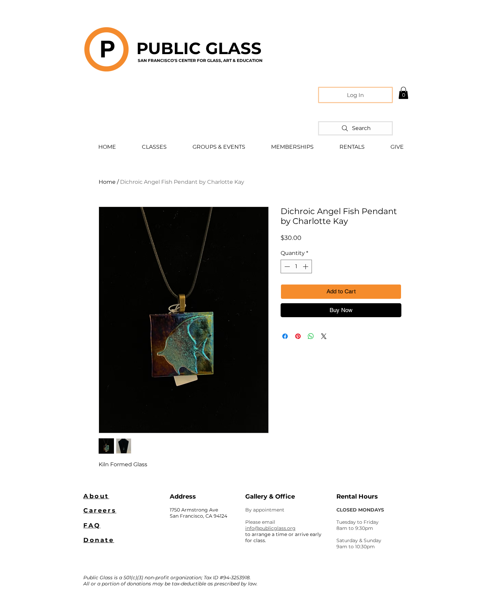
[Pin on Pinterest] (298, 336)
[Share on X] (324, 336)
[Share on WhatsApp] (311, 336)
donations (139, 584)
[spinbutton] (296, 266)
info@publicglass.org (270, 528)
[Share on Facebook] (285, 336)
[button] (403, 93)
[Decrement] (286, 266)
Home (107, 182)
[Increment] (306, 266)
